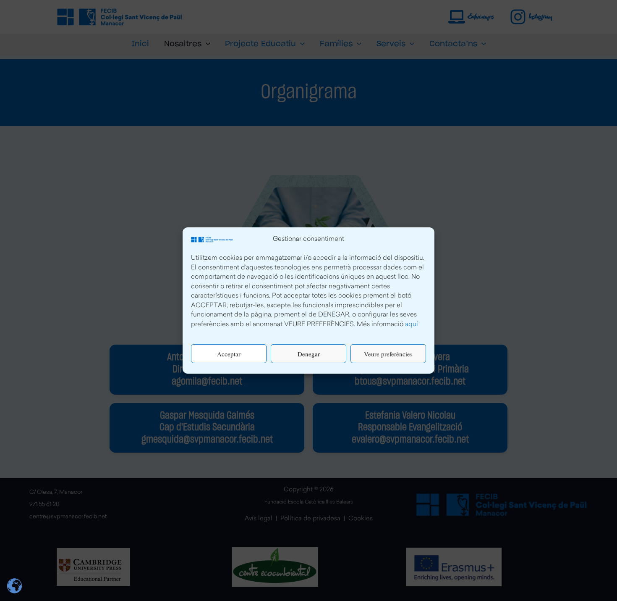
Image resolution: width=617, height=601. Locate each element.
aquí (411, 325)
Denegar (309, 354)
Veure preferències (388, 354)
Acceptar (229, 354)
